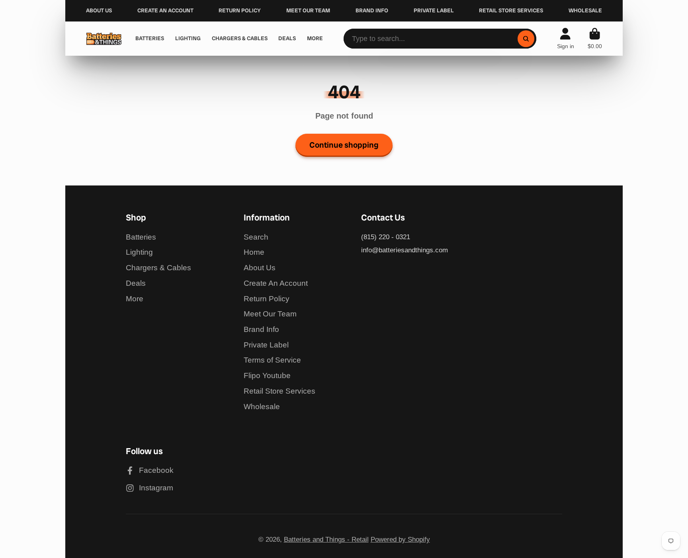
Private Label (266, 345)
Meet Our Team (270, 314)
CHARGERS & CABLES (240, 38)
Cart (595, 38)
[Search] (526, 38)
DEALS (287, 38)
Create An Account (276, 283)
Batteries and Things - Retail (326, 539)
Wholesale (262, 406)
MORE (315, 38)
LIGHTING (188, 38)
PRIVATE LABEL (434, 10)
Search (256, 237)
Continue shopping (344, 145)
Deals (136, 283)
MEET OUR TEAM (308, 10)
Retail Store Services (279, 391)
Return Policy (266, 299)
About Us (260, 267)
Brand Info (261, 329)
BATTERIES (149, 38)
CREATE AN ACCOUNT (165, 10)
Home (254, 252)
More (134, 299)
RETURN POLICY (240, 10)
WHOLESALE (585, 10)
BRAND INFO (372, 10)
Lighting (139, 252)
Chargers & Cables (158, 267)
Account (565, 38)
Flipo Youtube (267, 375)
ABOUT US (99, 10)
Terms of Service (272, 360)
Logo (104, 38)
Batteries (141, 237)
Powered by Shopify (400, 539)
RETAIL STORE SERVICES (511, 10)
